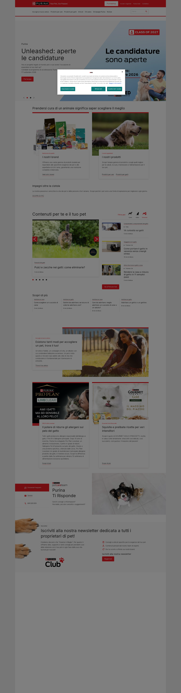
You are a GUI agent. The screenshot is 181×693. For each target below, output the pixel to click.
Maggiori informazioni (115, 83)
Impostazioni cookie (67, 89)
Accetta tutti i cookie (114, 89)
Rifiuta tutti (98, 89)
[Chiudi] (122, 71)
